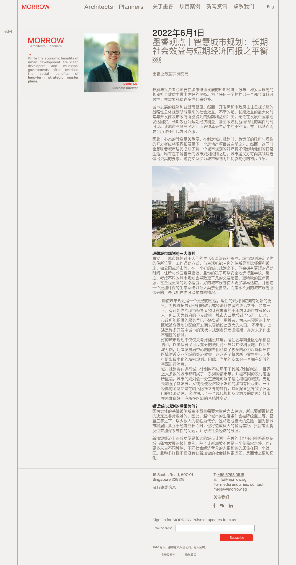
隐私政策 (190, 555)
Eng (270, 7)
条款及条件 (168, 555)
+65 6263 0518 (231, 475)
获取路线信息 (164, 488)
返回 (8, 32)
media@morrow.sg (230, 489)
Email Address (162, 528)
